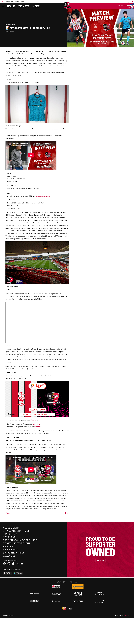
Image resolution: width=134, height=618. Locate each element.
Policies (8, 546)
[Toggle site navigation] (2, 6)
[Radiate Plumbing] (67, 608)
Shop (22, 1)
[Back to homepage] (67, 5)
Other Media (128, 615)
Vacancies (9, 555)
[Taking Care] (56, 593)
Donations (9, 537)
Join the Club (100, 560)
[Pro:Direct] (34, 594)
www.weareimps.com (42, 196)
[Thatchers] (34, 601)
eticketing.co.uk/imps (37, 357)
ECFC (2, 1)
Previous (8, 513)
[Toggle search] (132, 1)
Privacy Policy (12, 549)
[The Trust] (56, 586)
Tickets (17, 1)
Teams (11, 6)
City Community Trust (16, 530)
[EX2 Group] (77, 601)
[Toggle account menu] (128, 1)
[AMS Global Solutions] (77, 594)
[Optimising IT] (56, 601)
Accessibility (11, 527)
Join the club (9, 1)
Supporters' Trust (14, 552)
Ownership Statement (16, 543)
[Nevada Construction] (77, 586)
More (36, 6)
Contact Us (10, 533)
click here (36, 424)
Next (67, 513)
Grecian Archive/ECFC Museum (21, 540)
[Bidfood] (99, 594)
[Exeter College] (99, 601)
